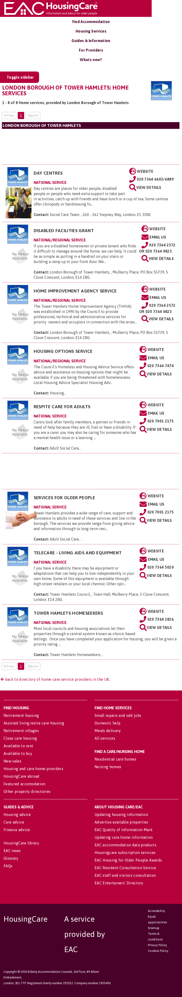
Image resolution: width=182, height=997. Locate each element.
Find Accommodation (91, 21)
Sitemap (153, 928)
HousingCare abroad (22, 776)
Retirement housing (21, 715)
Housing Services (91, 31)
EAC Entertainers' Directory (119, 883)
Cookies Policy (158, 951)
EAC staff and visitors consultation (125, 875)
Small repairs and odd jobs (118, 715)
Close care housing (20, 738)
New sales (12, 761)
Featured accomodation (25, 784)
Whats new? (91, 60)
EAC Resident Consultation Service (125, 868)
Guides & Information (91, 40)
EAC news (12, 850)
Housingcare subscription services (125, 852)
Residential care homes (115, 759)
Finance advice (17, 830)
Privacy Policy (157, 945)
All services (105, 738)
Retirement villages (21, 731)
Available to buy (18, 753)
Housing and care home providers (33, 769)
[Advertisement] (90, 146)
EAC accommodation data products (125, 845)
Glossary (11, 858)
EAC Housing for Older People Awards (128, 860)
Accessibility (156, 911)
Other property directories (27, 791)
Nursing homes (108, 767)
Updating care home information (124, 837)
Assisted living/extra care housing (34, 723)
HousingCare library (21, 843)
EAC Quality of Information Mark (124, 830)
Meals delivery (108, 731)
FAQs (8, 866)
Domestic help (107, 723)
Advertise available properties (121, 822)
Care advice (14, 822)
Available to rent (18, 746)
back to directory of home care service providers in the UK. (57, 679)
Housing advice (17, 814)
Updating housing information (121, 814)
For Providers (91, 50)
